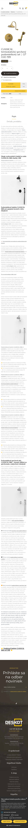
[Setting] (23, 8)
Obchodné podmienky (14, 788)
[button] (14, 825)
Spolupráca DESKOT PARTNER (14, 759)
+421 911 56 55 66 (15, 729)
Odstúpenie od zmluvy (14, 784)
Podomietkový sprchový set (17, 103)
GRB (11, 97)
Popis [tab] (14, 116)
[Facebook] (6, 703)
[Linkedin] (21, 703)
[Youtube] (14, 708)
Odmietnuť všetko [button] (20, 821)
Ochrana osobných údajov (14, 790)
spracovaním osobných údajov (18, 691)
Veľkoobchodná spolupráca (14, 757)
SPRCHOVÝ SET (19, 100)
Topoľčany (14, 769)
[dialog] (14, 812)
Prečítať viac (7, 809)
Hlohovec (14, 767)
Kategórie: (4, 103)
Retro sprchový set (15, 107)
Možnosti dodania (14, 779)
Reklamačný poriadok (14, 786)
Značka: (3, 97)
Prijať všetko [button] (6, 821)
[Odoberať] (25, 687)
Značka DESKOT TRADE (14, 755)
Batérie (12, 100)
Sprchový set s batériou (16, 102)
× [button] (26, 798)
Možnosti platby (14, 781)
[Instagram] (11, 703)
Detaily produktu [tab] (14, 121)
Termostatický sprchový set (17, 105)
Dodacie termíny (14, 777)
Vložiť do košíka (11, 73)
